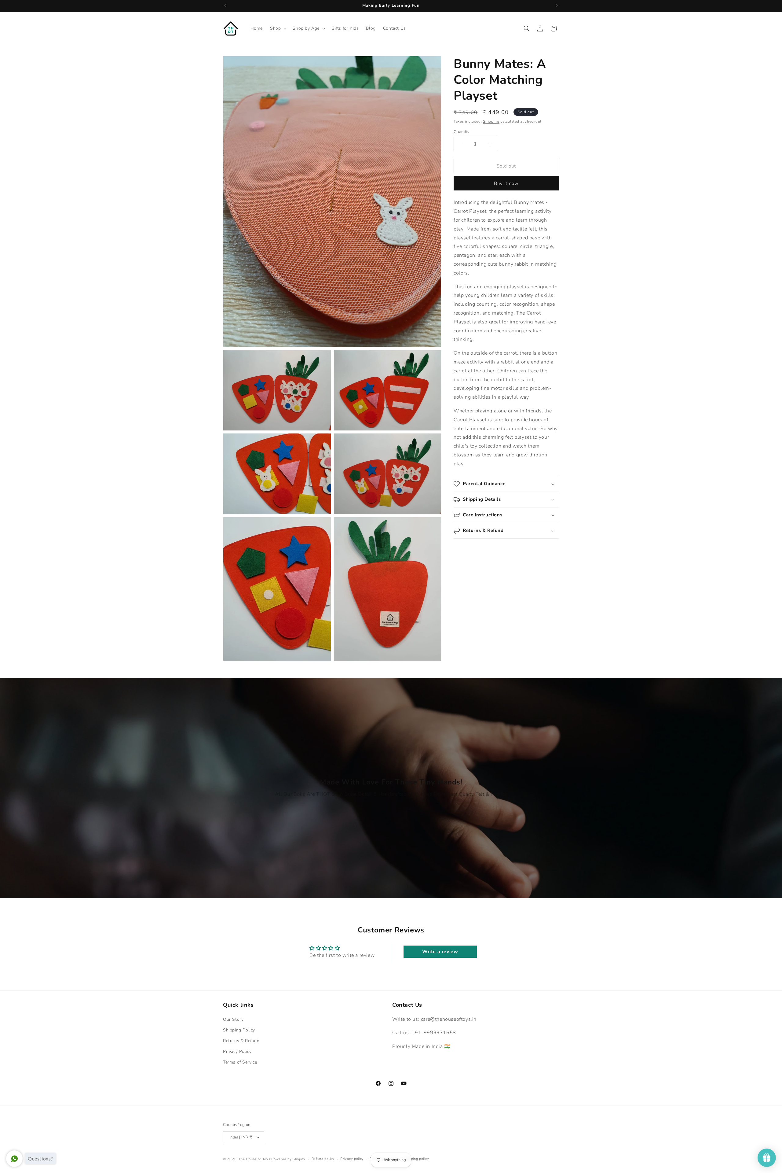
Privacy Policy (237, 1051)
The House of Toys (254, 1158)
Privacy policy (352, 1158)
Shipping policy (416, 1158)
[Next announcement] (557, 6)
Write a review (440, 951)
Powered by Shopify (288, 1158)
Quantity (462, 132)
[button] (277, 28)
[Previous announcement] (225, 6)
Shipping (491, 121)
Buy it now (506, 184)
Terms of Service (240, 1062)
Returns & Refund (241, 1041)
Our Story (233, 1019)
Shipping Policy (239, 1030)
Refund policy (323, 1158)
